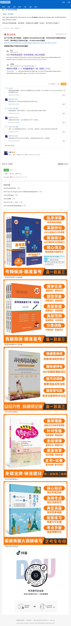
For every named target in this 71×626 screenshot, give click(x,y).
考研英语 (16, 28)
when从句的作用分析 (10, 188)
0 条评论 (6, 28)
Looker (11, 88)
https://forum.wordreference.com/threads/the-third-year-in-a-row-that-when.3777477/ (30, 43)
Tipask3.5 (26, 623)
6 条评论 (52, 84)
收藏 (6, 173)
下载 (25, 7)
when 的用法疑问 (9, 195)
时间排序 (66, 164)
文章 (14, 7)
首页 (4, 7)
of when (10, 14)
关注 (6, 170)
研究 (19, 7)
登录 (63, 2)
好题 (10, 99)
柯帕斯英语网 (20, 620)
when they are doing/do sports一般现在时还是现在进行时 (21, 191)
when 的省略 (7, 198)
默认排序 (60, 164)
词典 (30, 7)
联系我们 (29, 620)
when (4, 14)
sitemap (52, 620)
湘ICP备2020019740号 (41, 620)
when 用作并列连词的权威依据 (12, 205)
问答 (9, 7)
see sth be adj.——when (11, 202)
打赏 (64, 84)
